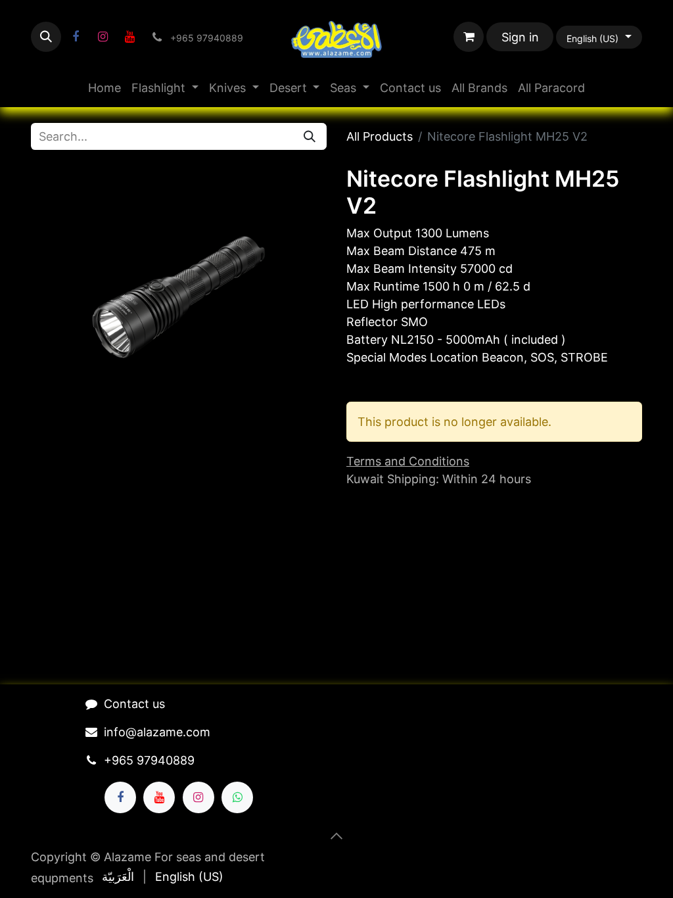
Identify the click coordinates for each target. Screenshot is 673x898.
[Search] (309, 136)
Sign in (520, 37)
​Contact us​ (134, 704)
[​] (75, 37)
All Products (379, 136)
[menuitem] (104, 88)
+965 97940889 (149, 760)
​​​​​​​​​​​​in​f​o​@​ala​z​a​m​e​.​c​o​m (157, 732)
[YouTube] (129, 37)
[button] (46, 37)
